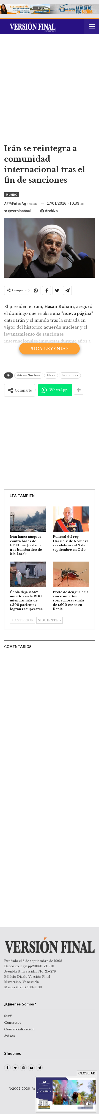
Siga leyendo (49, 348)
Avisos (9, 1036)
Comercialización (19, 1029)
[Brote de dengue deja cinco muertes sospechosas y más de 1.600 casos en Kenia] (71, 574)
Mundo (11, 194)
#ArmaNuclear (28, 375)
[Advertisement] (49, 91)
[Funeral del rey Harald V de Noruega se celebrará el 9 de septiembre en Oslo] (71, 519)
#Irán (51, 375)
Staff (8, 1016)
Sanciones (70, 375)
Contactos (12, 1023)
